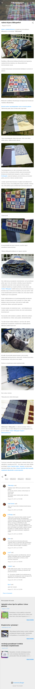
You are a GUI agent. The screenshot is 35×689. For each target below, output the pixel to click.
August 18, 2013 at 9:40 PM (15, 561)
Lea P (9, 552)
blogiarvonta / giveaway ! (9, 625)
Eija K (9, 584)
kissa (6, 479)
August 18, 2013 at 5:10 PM (15, 548)
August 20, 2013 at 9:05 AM (15, 580)
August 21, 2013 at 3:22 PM (15, 589)
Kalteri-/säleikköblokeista (8, 29)
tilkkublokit (13, 479)
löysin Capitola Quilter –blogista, (15, 466)
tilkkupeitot (21, 479)
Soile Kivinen (11, 503)
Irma (9, 538)
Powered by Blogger (18, 682)
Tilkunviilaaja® (17, 3)
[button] (33, 23)
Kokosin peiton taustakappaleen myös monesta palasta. (16, 106)
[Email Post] (6, 475)
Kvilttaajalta (4, 176)
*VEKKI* (10, 566)
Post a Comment (7, 593)
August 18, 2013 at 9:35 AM (15, 510)
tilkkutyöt (28, 479)
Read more (30, 620)
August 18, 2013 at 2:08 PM (15, 534)
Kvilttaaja (10, 514)
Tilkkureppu (11, 485)
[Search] (33, 3)
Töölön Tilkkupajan (6, 289)
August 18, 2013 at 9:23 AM (15, 499)
